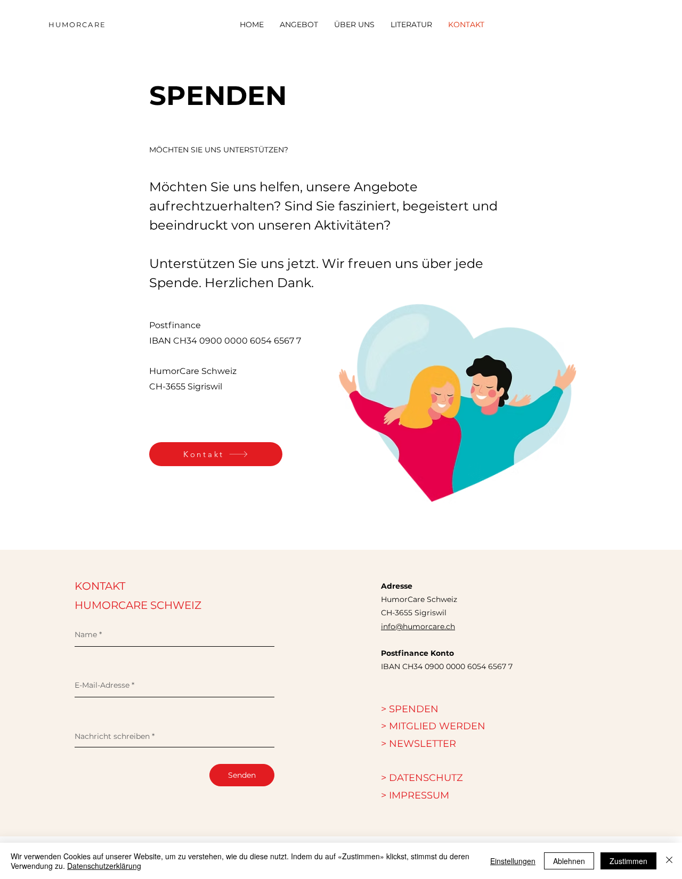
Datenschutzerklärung (104, 865)
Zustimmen (628, 861)
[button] (418, 744)
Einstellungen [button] (512, 861)
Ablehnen (569, 861)
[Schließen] (669, 860)
